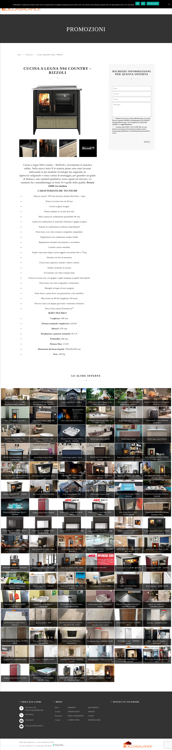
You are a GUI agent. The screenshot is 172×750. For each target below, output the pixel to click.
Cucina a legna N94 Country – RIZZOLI (157, 531)
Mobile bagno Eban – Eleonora (129, 421)
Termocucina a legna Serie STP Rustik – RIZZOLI (100, 477)
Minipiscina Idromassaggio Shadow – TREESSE (129, 495)
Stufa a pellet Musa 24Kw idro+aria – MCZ (157, 660)
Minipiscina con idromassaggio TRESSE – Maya (15, 587)
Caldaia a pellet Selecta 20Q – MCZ (15, 678)
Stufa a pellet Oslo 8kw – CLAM (100, 678)
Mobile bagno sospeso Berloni (100, 439)
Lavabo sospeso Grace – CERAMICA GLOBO (100, 605)
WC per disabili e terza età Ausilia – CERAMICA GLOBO (71, 605)
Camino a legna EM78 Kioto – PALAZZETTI (72, 642)
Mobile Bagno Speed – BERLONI (43, 421)
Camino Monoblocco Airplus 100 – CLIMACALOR (43, 532)
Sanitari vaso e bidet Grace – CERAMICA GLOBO (157, 605)
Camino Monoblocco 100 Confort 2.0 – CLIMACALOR (15, 532)
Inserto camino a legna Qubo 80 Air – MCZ (72, 513)
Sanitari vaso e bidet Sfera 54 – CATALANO (43, 605)
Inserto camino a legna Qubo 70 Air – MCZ (100, 513)
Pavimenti (72, 707)
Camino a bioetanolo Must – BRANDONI (128, 587)
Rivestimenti (93, 707)
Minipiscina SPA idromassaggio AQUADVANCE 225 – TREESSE (15, 403)
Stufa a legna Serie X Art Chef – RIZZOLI (72, 550)
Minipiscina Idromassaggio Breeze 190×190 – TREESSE (72, 440)
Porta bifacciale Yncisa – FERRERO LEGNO (71, 660)
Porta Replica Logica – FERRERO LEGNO (128, 642)
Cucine (91, 716)
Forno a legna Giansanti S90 (72, 494)
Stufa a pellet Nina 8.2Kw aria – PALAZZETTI (129, 660)
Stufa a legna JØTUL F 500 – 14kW (72, 568)
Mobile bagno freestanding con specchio (100, 458)
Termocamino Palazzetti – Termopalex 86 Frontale (15, 569)
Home (19, 55)
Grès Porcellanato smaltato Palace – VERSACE (15, 624)
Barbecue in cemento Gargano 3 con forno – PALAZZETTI (100, 403)
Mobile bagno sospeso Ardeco (43, 457)
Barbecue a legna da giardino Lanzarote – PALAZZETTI (157, 403)
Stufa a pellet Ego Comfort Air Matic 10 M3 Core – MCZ (157, 477)
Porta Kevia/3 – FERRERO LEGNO (15, 659)
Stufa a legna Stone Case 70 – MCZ (43, 476)
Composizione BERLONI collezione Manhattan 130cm (157, 513)
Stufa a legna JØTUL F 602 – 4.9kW (43, 549)
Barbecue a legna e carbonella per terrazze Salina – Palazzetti (128, 403)
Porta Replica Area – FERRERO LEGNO (100, 641)
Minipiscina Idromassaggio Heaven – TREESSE (15, 513)
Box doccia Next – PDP (43, 623)
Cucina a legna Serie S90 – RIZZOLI (15, 494)
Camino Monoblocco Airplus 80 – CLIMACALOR (128, 532)
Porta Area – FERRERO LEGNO (157, 623)
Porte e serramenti (76, 716)
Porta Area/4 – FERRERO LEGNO (43, 659)
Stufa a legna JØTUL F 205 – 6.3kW (128, 457)
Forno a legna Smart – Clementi (72, 402)
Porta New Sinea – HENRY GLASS (157, 586)
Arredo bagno (74, 711)
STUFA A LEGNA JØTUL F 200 (15, 549)
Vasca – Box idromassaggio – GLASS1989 (157, 642)
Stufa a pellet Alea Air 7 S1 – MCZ (128, 476)
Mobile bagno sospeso (128, 439)
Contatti (57, 720)
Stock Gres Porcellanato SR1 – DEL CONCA (71, 587)
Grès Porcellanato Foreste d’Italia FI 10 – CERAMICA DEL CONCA (100, 624)
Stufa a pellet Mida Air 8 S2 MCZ (15, 421)
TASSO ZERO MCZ (100, 568)
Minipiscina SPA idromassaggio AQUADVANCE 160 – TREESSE (43, 403)
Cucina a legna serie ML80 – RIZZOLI (128, 568)
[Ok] (169, 4)
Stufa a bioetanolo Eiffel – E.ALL (100, 586)
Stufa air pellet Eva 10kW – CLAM (157, 549)
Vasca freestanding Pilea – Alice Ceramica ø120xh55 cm (43, 440)
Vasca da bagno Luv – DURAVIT (43, 586)
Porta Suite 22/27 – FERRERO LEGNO (100, 659)
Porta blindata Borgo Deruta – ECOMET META (15, 642)
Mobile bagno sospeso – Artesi (72, 457)
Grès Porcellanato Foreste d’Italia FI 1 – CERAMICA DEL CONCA (71, 624)
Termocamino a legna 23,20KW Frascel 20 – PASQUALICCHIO (71, 679)
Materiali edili (94, 720)
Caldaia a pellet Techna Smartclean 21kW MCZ (157, 422)
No (143, 3)
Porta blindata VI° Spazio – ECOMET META (129, 624)
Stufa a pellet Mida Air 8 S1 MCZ (43, 494)
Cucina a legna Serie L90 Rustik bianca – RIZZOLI (14, 477)
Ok (138, 3)
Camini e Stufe (73, 720)
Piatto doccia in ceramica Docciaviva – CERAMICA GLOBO (128, 605)
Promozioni (29, 55)
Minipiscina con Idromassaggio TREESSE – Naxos (43, 679)
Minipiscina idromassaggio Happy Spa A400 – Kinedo (100, 422)
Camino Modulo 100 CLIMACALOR (100, 531)
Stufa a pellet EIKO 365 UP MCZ (71, 421)
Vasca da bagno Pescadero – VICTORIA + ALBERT (100, 550)
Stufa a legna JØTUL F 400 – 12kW (43, 568)
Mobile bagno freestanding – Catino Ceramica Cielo (15, 458)
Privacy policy (153, 3)
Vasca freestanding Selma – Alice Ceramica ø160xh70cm (15, 440)
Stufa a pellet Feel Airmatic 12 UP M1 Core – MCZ (157, 458)
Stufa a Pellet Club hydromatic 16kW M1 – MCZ (128, 550)
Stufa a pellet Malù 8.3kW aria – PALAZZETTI (43, 642)
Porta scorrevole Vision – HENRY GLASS (15, 605)
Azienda (57, 711)
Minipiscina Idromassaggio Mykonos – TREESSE (157, 495)
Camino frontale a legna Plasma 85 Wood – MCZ (72, 477)
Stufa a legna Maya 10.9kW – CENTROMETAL (128, 513)
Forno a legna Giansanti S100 (100, 494)
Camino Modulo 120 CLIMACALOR (72, 531)
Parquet (91, 711)
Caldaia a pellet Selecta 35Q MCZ (43, 512)
